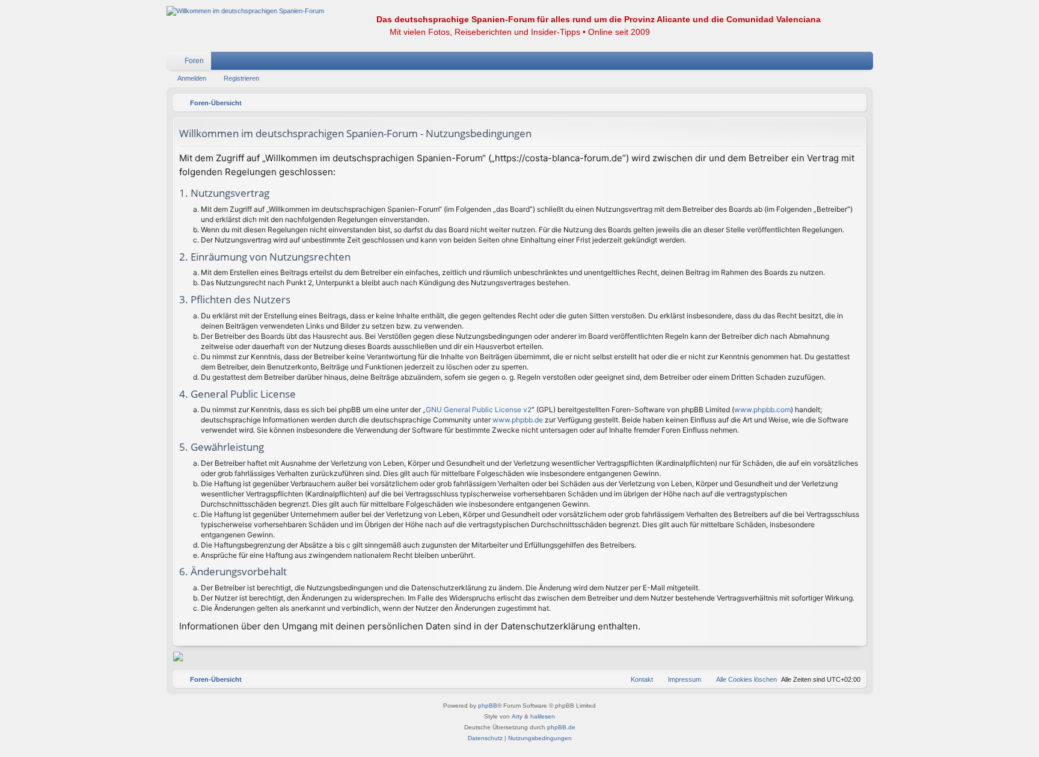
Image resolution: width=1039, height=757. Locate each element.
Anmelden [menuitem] (848, 63)
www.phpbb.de (517, 419)
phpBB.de (561, 727)
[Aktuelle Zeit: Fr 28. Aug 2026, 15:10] (854, 103)
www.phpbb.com (762, 409)
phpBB (487, 705)
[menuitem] (828, 61)
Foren (194, 61)
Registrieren (241, 78)
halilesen (542, 716)
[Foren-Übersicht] (245, 11)
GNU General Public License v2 (479, 409)
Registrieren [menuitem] (866, 63)
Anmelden (191, 78)
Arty (517, 716)
